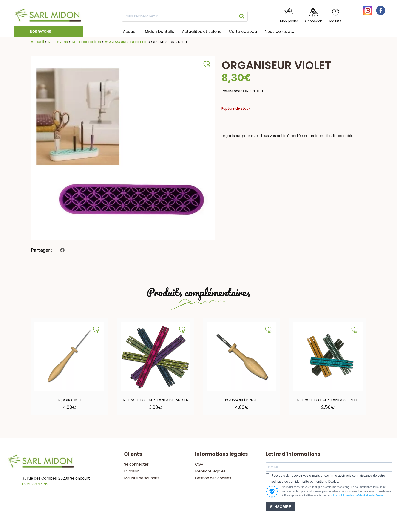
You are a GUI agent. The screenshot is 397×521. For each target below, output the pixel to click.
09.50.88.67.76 (35, 484)
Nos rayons (40, 31)
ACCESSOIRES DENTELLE (126, 41)
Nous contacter (280, 31)
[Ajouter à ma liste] (96, 329)
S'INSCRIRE (280, 507)
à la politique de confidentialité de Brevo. (358, 495)
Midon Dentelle (159, 31)
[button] (62, 250)
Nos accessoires (86, 41)
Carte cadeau (243, 31)
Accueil (130, 31)
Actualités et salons (201, 31)
